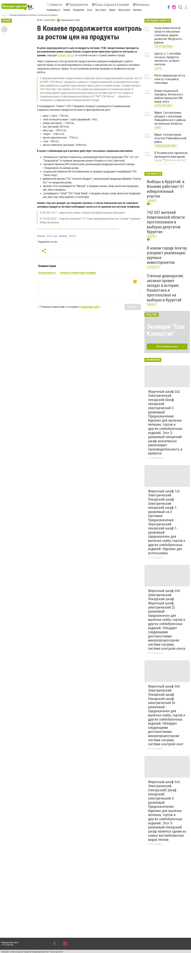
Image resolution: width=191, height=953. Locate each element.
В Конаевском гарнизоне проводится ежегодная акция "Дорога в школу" (171, 156)
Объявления (78, 10)
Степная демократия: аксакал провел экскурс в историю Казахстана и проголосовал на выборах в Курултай (165, 287)
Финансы (142, 4)
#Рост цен (52, 236)
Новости (56, 4)
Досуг (89, 10)
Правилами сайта (90, 306)
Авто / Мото (100, 10)
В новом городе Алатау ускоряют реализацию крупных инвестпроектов (167, 255)
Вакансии (137, 10)
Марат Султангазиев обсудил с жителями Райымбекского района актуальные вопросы (169, 118)
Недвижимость (53, 10)
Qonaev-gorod (66, 55)
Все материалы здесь (167, 346)
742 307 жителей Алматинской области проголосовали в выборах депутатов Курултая (166, 222)
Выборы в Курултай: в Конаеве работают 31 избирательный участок (165, 189)
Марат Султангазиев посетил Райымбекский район (170, 138)
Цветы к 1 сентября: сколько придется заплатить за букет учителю (167, 59)
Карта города (124, 10)
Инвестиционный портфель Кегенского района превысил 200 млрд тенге (168, 96)
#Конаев (41, 236)
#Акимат (63, 236)
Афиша (112, 10)
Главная (66, 10)
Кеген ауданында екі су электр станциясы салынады (169, 79)
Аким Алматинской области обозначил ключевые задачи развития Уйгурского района (168, 35)
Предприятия (78, 4)
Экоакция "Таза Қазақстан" (166, 330)
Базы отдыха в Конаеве (112, 4)
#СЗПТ (72, 236)
